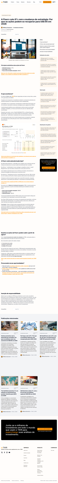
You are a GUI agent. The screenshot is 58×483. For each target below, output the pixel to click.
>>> (27, 74)
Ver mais (52, 450)
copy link (17, 34)
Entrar (40, 1)
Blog (24, 460)
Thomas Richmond (9, 29)
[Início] (4, 2)
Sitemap (22, 480)
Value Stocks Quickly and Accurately (39, 451)
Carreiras (25, 457)
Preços (25, 455)
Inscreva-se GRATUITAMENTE (48, 167)
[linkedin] (11, 34)
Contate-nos (26, 462)
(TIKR (25, 152)
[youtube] (9, 452)
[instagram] (7, 452)
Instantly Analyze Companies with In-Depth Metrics (40, 461)
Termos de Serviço (15, 480)
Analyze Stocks (40, 475)
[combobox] (54, 2)
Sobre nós (25, 450)
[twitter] (7, 34)
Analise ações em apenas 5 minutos (10, 268)
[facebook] (9, 34)
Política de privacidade (5, 480)
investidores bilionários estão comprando (19, 266)
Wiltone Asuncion (7, 27)
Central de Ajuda (27, 452)
